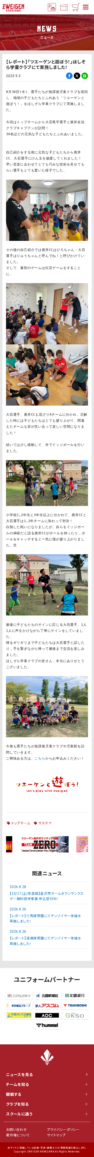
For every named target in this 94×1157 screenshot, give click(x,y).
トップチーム (20, 823)
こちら (39, 758)
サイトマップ (56, 1135)
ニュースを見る (19, 1074)
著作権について (18, 1135)
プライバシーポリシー (63, 1129)
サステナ (45, 823)
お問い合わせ (16, 1129)
